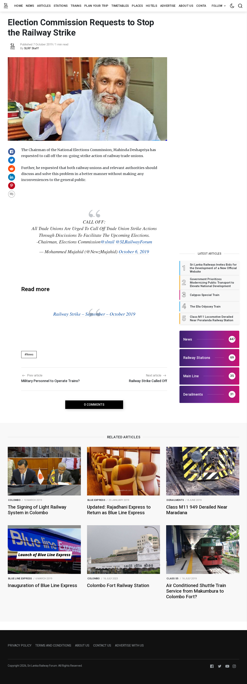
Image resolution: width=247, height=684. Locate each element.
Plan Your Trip (96, 6)
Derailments (175, 500)
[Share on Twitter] (11, 160)
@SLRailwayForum (134, 241)
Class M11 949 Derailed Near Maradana (196, 509)
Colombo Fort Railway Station (118, 585)
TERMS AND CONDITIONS (53, 645)
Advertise (168, 6)
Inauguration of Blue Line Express (42, 585)
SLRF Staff (31, 48)
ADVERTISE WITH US (129, 645)
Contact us (205, 6)
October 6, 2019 (134, 251)
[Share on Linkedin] (11, 177)
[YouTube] (227, 666)
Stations (61, 6)
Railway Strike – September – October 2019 (94, 314)
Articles (43, 6)
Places (137, 6)
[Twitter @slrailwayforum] (220, 666)
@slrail (107, 241)
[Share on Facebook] (11, 151)
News (30, 6)
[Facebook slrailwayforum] (212, 666)
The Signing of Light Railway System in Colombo (37, 509)
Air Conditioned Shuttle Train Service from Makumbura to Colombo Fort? (196, 591)
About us (186, 6)
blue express (96, 500)
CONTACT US (102, 645)
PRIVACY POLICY (19, 645)
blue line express (20, 578)
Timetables (120, 6)
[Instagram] (234, 666)
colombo (14, 500)
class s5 (172, 578)
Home (18, 6)
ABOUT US (82, 645)
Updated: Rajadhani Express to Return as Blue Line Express (119, 509)
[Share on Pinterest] (11, 185)
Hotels (151, 6)
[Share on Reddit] (11, 168)
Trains (76, 6)
